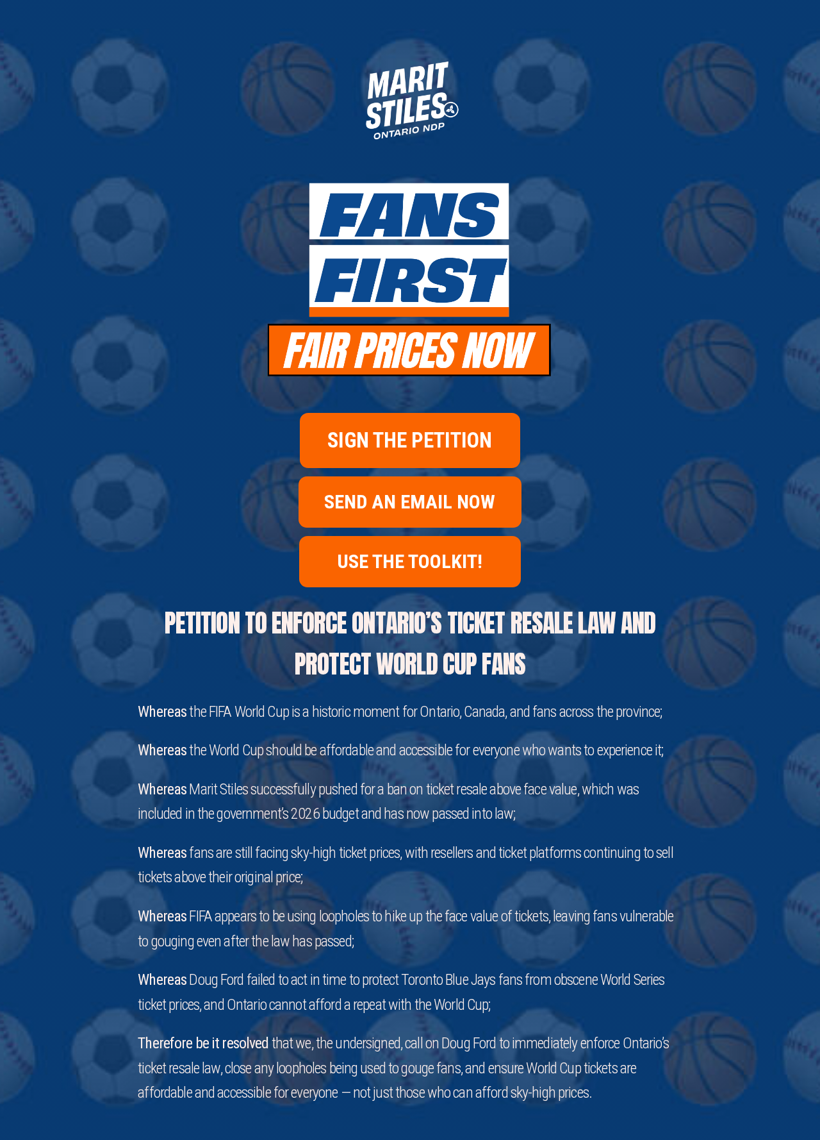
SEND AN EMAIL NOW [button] (409, 501)
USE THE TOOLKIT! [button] (409, 561)
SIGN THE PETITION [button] (409, 440)
